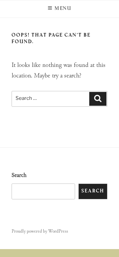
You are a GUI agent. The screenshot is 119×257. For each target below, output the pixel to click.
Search (19, 175)
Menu (63, 8)
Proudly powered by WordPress (40, 232)
